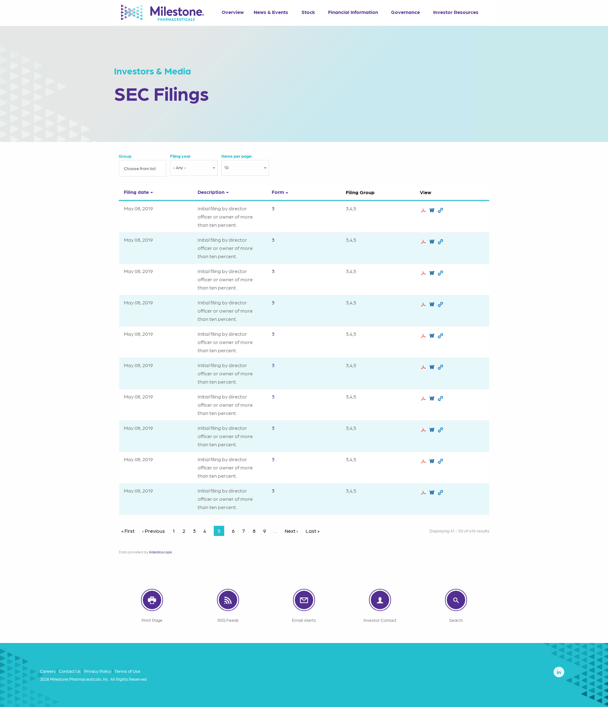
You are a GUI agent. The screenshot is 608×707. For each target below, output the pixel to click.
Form (278, 192)
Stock (308, 12)
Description (211, 192)
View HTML (441, 210)
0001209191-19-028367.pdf (424, 273)
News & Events (271, 12)
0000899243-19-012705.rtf (432, 430)
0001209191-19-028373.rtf (432, 398)
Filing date (136, 192)
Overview (233, 12)
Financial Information (353, 12)
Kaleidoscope (160, 552)
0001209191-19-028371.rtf (432, 367)
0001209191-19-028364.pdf (424, 242)
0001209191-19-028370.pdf (424, 336)
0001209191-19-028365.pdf (424, 210)
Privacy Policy (97, 670)
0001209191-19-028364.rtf (432, 242)
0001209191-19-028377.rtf (432, 492)
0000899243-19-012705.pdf (424, 430)
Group (125, 155)
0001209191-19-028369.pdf (424, 304)
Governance (405, 12)
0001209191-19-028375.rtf (432, 461)
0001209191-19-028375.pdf (424, 461)
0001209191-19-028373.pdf (424, 398)
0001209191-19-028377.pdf (424, 492)
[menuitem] (232, 10)
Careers (48, 670)
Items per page (236, 155)
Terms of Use (127, 670)
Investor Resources (455, 12)
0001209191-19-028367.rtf (432, 273)
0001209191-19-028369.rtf (432, 304)
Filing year (180, 155)
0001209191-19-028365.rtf (432, 210)
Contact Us (70, 670)
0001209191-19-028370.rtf (432, 336)
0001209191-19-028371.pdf (424, 367)
